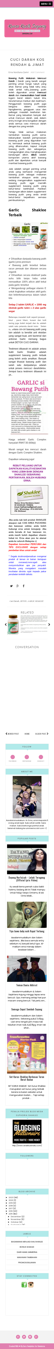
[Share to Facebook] (22, 586)
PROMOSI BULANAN (27, 1262)
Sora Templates (28, 1346)
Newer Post (13, 733)
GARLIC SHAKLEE (35, 601)
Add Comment (37, 72)
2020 (11, 1200)
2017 (11, 1208)
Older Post (40, 733)
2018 (11, 1205)
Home (27, 733)
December (16, 1216)
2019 (11, 1203)
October (15, 1222)
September (16, 1224)
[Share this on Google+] (16, 586)
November (16, 1219)
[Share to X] (10, 586)
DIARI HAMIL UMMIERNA (27, 1252)
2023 (11, 1197)
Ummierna (41, 1346)
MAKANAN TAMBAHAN (27, 1257)
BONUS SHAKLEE (27, 1247)
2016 (11, 1211)
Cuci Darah (14, 601)
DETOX (23, 601)
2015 (11, 1213)
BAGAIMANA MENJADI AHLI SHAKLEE (27, 1241)
